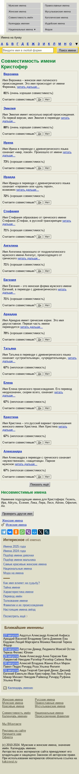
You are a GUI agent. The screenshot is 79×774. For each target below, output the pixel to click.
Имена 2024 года (14, 551)
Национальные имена (17, 568)
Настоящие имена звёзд (19, 609)
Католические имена (56, 17)
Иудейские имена (55, 23)
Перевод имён (12, 596)
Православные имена (57, 5)
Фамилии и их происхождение (23, 605)
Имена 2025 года (14, 546)
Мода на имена (13, 573)
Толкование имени (15, 600)
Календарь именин (19, 23)
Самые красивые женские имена (25, 564)
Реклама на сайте (14, 730)
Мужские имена (17, 5)
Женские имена (17, 11)
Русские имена (45, 699)
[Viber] (28, 532)
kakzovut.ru (9, 761)
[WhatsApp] (22, 532)
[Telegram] (3, 532)
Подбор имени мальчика (19, 559)
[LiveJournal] (46, 532)
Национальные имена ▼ (22, 29)
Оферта (7, 737)
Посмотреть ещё (14, 616)
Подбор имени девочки (18, 555)
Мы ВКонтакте (11, 724)
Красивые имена (13, 706)
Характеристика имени (18, 591)
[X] (40, 532)
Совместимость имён (16, 712)
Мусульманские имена (58, 11)
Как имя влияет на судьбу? (21, 583)
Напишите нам (11, 733)
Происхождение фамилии (52, 716)
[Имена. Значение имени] (2, 17)
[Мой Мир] (34, 532)
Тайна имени (11, 587)
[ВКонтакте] (10, 532)
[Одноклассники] (16, 532)
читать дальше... (28, 87)
